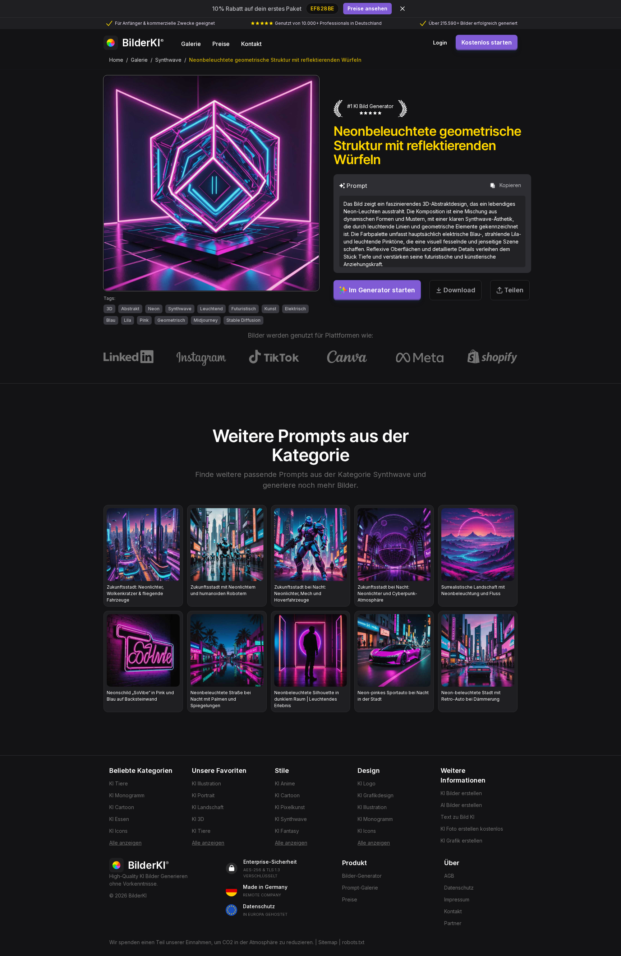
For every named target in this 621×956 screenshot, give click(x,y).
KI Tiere (118, 783)
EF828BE (322, 8)
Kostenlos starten (486, 42)
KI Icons (118, 831)
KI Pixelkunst (290, 807)
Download (459, 290)
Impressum (456, 899)
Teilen (514, 290)
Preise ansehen (367, 8)
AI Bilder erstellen (461, 805)
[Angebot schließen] (402, 8)
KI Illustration (206, 783)
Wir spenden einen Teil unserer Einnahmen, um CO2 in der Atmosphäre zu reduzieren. (211, 942)
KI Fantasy (287, 831)
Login (440, 43)
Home (116, 60)
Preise (349, 899)
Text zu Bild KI (457, 817)
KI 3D (198, 819)
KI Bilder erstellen (461, 793)
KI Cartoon (121, 807)
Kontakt (453, 911)
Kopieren (510, 185)
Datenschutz (459, 888)
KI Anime (285, 783)
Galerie (139, 60)
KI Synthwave (291, 819)
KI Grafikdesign (376, 795)
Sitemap (327, 942)
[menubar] (221, 42)
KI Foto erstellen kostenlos (472, 829)
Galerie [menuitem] (191, 43)
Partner (452, 923)
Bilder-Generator (362, 876)
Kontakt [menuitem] (251, 43)
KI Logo (367, 783)
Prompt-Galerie (360, 888)
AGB (449, 876)
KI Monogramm (126, 795)
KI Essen (119, 819)
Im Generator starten (382, 290)
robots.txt (353, 942)
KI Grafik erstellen (461, 840)
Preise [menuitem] (221, 43)
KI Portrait (203, 795)
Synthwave (168, 60)
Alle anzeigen (125, 843)
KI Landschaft (208, 807)
